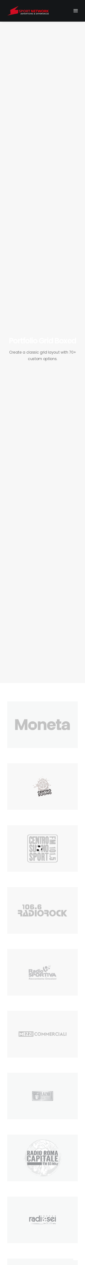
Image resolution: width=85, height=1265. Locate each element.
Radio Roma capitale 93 (26, 1187)
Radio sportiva (19, 1001)
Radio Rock (16, 939)
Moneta (13, 753)
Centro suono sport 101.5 (27, 877)
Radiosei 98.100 (19, 1249)
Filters (12, 693)
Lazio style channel (23, 1125)
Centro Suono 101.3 (22, 815)
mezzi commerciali (22, 1063)
